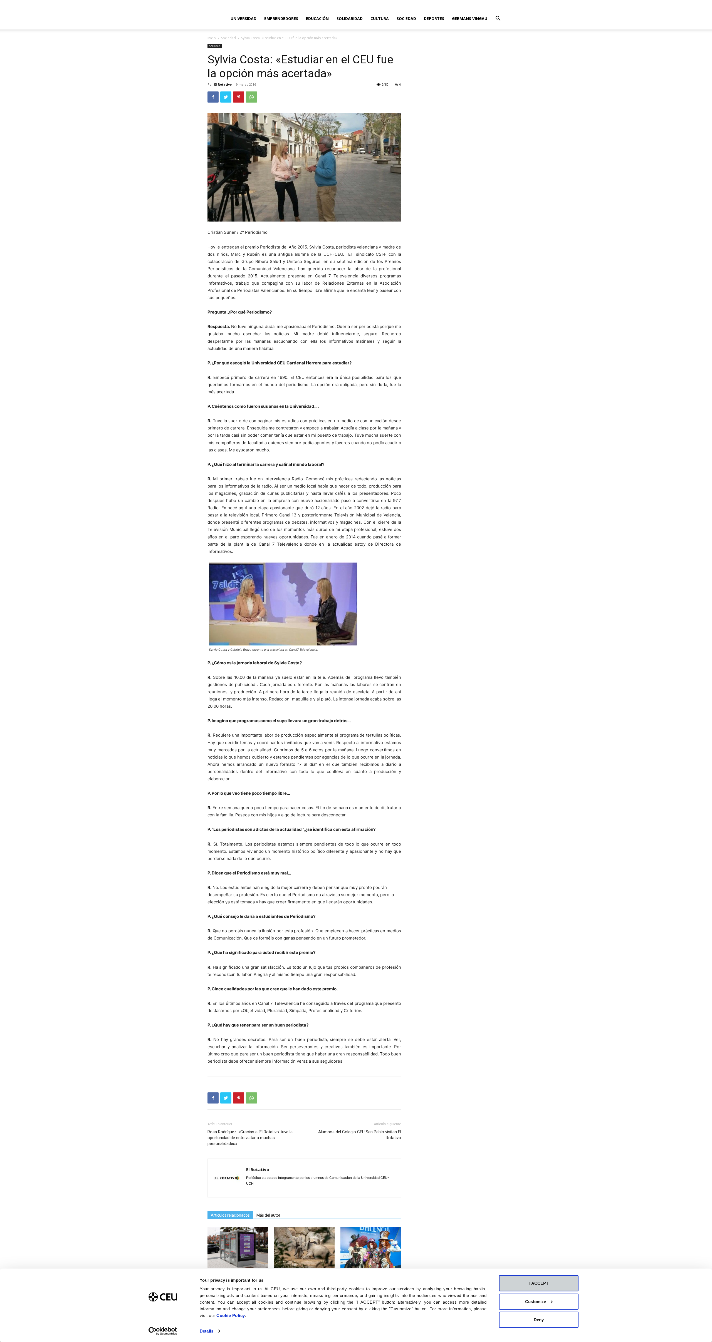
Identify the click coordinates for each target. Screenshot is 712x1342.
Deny (539, 1319)
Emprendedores (281, 18)
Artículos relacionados (230, 1215)
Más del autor (268, 1215)
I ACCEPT (538, 1283)
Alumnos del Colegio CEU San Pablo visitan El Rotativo (359, 1134)
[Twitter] (225, 97)
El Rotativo (223, 84)
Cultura (379, 18)
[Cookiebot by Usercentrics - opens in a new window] (163, 1331)
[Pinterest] (238, 97)
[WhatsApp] (251, 97)
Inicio (211, 38)
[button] (498, 19)
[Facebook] (213, 97)
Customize (535, 1301)
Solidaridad (350, 18)
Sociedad (406, 18)
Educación (317, 18)
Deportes (434, 18)
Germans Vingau (469, 18)
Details (206, 1331)
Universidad (243, 18)
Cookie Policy (230, 1315)
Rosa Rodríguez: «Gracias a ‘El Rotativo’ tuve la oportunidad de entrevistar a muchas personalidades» (250, 1137)
